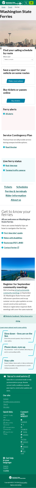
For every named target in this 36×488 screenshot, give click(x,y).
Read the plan (11, 147)
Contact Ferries (10, 247)
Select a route (8, 59)
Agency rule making (15, 485)
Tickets (8, 186)
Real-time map (11, 165)
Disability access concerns (11, 401)
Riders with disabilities (13, 238)
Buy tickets (15, 101)
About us (16, 199)
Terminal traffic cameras (15, 170)
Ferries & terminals (16, 191)
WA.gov (7, 420)
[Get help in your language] (20, 3)
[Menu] (31, 3)
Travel (10, 7)
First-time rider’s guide (13, 233)
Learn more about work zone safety (13, 327)
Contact (5, 399)
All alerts (9, 114)
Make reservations (15, 81)
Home (3, 7)
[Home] (14, 2)
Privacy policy (23, 482)
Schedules (22, 186)
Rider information (16, 195)
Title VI (5, 404)
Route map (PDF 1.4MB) (13, 243)
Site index (6, 407)
